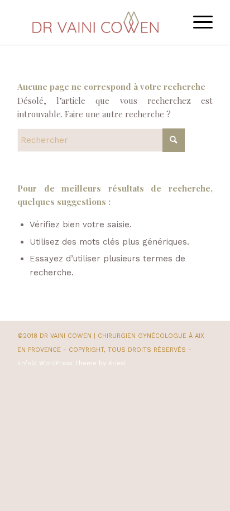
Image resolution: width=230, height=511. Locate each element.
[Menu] (197, 22)
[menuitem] (197, 22)
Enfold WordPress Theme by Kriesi (71, 363)
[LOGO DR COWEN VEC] (95, 22)
